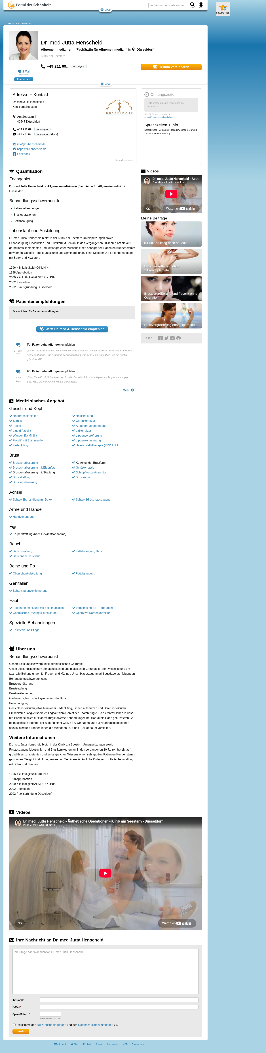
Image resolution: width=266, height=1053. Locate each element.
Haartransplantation (25, 415)
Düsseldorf (25, 23)
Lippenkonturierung (88, 440)
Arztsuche (13, 23)
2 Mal (25, 71)
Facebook (23, 153)
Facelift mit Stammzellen (28, 440)
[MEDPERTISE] (222, 15)
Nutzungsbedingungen (51, 1024)
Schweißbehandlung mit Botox (32, 499)
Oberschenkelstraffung (27, 573)
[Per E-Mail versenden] (173, 338)
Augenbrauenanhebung (91, 425)
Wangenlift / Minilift (25, 435)
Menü (108, 9)
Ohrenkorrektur (85, 420)
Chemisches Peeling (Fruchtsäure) (35, 612)
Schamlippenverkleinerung (30, 590)
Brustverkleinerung (25, 482)
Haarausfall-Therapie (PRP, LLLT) (97, 445)
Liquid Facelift (22, 430)
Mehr (126, 390)
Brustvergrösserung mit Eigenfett (34, 467)
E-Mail (16, 1007)
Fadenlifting (20, 445)
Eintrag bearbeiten (124, 160)
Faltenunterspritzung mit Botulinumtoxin (38, 607)
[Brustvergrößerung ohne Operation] (171, 316)
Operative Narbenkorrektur (93, 612)
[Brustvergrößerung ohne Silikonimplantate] (171, 261)
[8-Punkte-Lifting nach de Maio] (171, 234)
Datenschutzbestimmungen (95, 1024)
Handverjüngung (23, 516)
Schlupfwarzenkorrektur (91, 472)
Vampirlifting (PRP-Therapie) (94, 607)
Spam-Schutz (20, 1014)
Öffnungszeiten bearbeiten (160, 117)
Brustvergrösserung (25, 462)
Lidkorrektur (83, 430)
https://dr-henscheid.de (31, 149)
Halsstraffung (84, 415)
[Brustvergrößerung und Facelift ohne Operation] (171, 288)
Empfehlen (23, 79)
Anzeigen (78, 66)
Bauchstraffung (22, 551)
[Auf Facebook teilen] (161, 338)
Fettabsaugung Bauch (90, 551)
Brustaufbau (83, 477)
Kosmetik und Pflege (26, 630)
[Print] (179, 338)
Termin (173, 67)
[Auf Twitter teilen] (167, 338)
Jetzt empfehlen (74, 329)
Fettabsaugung (85, 573)
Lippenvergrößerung (89, 435)
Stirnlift (17, 420)
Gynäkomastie (85, 467)
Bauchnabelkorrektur (26, 556)
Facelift (17, 425)
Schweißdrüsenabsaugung (93, 499)
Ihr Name (17, 999)
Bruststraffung (22, 477)
